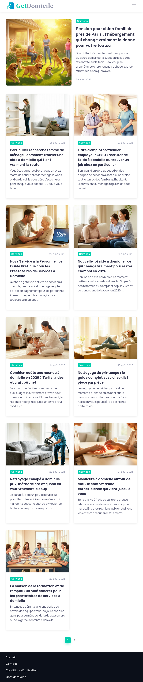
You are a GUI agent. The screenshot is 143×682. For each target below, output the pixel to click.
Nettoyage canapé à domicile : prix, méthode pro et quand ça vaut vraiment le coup (36, 484)
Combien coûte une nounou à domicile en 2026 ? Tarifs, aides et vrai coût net (37, 377)
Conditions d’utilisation (21, 670)
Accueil (11, 657)
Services (82, 21)
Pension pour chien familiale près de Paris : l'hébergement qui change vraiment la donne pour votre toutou (105, 37)
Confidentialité (16, 677)
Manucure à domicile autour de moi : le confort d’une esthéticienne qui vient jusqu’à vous (104, 486)
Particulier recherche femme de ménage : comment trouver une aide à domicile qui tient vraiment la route (37, 157)
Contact (11, 664)
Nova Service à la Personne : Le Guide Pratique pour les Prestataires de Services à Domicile (36, 268)
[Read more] (39, 52)
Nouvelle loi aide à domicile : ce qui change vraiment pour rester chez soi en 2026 (105, 266)
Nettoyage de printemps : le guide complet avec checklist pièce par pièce (103, 377)
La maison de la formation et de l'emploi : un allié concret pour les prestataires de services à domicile (37, 593)
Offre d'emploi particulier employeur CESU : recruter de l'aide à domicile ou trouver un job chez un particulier (103, 157)
